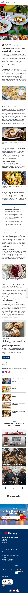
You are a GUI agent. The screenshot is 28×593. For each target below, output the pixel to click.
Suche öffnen (19, 2)
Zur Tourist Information (7, 545)
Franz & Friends (5, 315)
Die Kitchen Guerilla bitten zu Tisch (14, 475)
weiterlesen (5, 357)
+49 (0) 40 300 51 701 (9, 550)
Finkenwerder (9, 151)
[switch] (9, 583)
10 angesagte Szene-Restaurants (14, 457)
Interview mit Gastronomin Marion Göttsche (14, 438)
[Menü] (12, 580)
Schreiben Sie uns (6, 547)
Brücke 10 (17, 80)
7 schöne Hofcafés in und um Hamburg (14, 381)
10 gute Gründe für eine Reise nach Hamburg (14, 405)
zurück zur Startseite (14, 533)
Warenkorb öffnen (14, 2)
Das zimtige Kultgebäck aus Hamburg (14, 397)
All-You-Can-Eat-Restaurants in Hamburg (14, 413)
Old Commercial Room (13, 120)
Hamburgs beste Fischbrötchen (14, 389)
